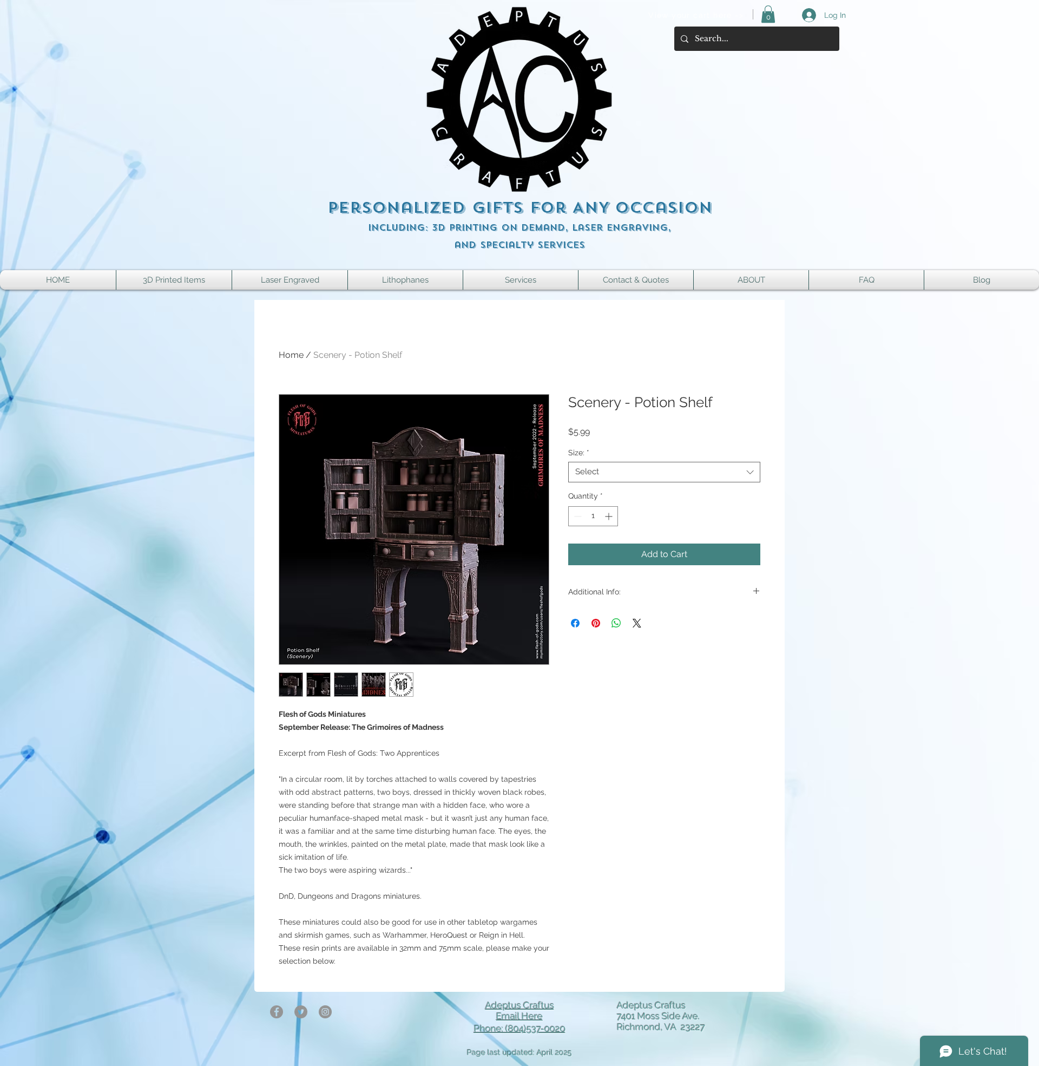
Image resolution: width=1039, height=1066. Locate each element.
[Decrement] (576, 516)
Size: (578, 452)
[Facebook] (276, 1011)
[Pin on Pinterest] (595, 623)
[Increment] (609, 516)
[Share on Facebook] (575, 623)
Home (291, 355)
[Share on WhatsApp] (616, 623)
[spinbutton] (593, 516)
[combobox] (664, 472)
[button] (768, 14)
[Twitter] (300, 1011)
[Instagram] (325, 1011)
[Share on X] (636, 623)
